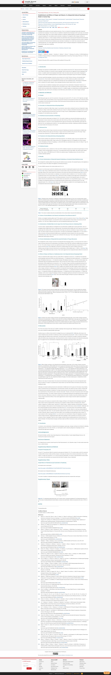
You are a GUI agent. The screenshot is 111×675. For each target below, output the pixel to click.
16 (80, 82)
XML (56, 27)
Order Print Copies (66, 663)
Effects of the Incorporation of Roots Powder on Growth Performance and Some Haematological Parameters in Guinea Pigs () (28, 38)
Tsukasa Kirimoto (76, 19)
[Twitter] (23, 167)
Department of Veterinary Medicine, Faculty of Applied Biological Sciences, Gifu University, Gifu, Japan (57, 24)
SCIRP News (68, 673)
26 (80, 402)
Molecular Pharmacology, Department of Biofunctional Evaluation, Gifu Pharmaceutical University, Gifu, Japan (59, 22)
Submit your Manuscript (59, 673)
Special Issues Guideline (27, 63)
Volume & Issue (66, 668)
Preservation (82, 664)
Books (44, 5)
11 (43, 78)
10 (38, 558)
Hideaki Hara (45, 20)
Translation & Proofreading (68, 664)
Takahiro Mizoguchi (41, 19)
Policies (82, 659)
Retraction (81, 666)
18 (68, 89)
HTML (53, 27)
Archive (24, 19)
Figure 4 (55, 266)
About (56, 5)
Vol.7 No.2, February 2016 (54, 12)
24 (73, 334)
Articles (30, 5)
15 (74, 80)
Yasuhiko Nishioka (69, 19)
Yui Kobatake (55, 19)
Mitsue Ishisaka (49, 19)
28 (78, 405)
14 (72, 80)
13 (82, 78)
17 (61, 88)
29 (80, 405)
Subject (40, 663)
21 (81, 226)
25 (64, 391)
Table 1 (57, 175)
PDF (50, 27)
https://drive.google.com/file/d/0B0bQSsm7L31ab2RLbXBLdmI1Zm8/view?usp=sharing (54, 473)
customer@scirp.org (27, 173)
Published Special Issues (27, 61)
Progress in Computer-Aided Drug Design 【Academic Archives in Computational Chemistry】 (29, 148)
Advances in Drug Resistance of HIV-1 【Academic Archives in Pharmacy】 (29, 100)
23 (72, 333)
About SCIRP (54, 659)
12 (81, 78)
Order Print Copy (25, 69)
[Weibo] (33, 167)
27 (38, 634)
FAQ (23, 74)
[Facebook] (26, 167)
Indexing (24, 26)
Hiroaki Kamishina (61, 19)
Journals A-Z (41, 661)
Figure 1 (84, 169)
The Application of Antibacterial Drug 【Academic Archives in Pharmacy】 (28, 84)
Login (87, 2)
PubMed (66, 522)
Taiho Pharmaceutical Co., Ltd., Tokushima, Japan (48, 25)
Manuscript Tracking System (68, 661)
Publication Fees (54, 668)
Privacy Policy (82, 668)
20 (38, 602)
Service (65, 659)
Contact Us (24, 72)
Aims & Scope (25, 14)
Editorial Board (26, 21)
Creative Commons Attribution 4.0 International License (64, 655)
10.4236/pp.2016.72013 (44, 27)
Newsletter (24, 67)
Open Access (82, 661)
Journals (38, 5)
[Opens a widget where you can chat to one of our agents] (106, 673)
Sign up (50, 673)
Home (24, 5)
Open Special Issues (26, 58)
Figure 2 (45, 234)
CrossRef (78, 518)
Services (63, 5)
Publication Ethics (83, 663)
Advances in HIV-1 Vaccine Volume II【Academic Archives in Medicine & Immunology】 (29, 132)
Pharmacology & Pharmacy (43, 12)
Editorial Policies (54, 663)
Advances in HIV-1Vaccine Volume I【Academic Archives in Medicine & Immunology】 (29, 116)
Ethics (52, 661)
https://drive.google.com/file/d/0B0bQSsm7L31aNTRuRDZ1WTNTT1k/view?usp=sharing (54, 468)
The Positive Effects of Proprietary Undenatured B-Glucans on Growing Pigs (28, 43)
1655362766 (26, 177)
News (50, 5)
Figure (78, 218)
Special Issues (53, 669)
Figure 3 (47, 246)
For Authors (53, 664)
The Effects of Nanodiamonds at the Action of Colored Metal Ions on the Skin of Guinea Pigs (28, 33)
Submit (69, 5)
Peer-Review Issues (54, 666)
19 (70, 89)
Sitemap (40, 666)
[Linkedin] (29, 167)
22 (71, 333)
